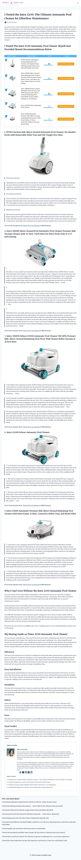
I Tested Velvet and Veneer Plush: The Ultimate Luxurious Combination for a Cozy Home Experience (36, 836)
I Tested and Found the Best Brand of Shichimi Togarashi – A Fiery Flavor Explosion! (30, 814)
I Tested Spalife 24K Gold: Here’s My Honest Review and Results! (23, 828)
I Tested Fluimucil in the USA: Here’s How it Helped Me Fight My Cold (25, 818)
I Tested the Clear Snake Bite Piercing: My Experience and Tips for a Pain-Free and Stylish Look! (34, 840)
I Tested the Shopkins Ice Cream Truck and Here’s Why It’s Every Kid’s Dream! (29, 782)
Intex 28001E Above (16, 231)
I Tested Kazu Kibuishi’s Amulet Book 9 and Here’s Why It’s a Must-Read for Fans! (29, 802)
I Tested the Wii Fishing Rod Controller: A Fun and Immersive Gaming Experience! (30, 787)
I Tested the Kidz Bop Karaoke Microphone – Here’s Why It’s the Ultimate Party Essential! (32, 806)
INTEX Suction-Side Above (19, 132)
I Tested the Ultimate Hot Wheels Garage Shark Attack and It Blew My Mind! (27, 810)
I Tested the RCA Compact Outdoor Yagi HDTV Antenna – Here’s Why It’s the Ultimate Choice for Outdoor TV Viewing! (40, 779)
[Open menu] (77, 3)
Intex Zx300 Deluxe (16, 432)
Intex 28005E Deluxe (16, 336)
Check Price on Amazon (66, 64)
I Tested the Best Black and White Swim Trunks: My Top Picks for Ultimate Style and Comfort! (33, 832)
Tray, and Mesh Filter (65, 513)
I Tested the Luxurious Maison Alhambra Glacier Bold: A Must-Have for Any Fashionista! (32, 785)
